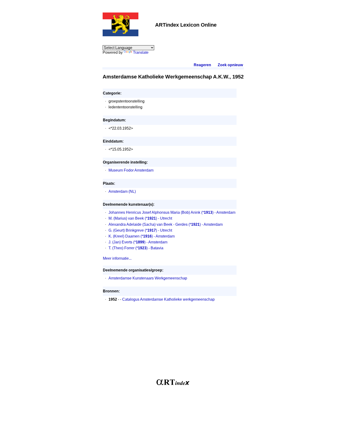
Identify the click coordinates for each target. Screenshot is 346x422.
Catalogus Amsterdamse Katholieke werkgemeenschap (168, 299)
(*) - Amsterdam (218, 212)
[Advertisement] (173, 343)
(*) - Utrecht (158, 218)
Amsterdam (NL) (122, 191)
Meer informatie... (117, 258)
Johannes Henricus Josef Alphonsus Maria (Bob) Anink (154, 212)
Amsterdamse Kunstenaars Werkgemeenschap (148, 278)
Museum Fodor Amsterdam (131, 170)
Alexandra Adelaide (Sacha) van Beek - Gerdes (148, 224)
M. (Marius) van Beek (126, 218)
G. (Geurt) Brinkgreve (126, 230)
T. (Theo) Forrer (121, 248)
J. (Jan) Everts (120, 242)
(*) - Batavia (149, 248)
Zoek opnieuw (230, 65)
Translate (141, 52)
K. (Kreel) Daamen (124, 236)
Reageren (202, 65)
